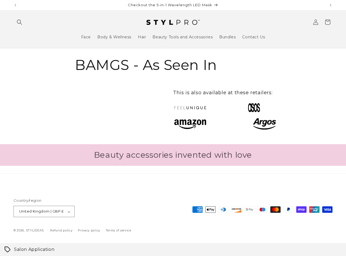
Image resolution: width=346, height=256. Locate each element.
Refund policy (61, 230)
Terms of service (118, 230)
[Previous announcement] (15, 5)
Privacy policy (89, 230)
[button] (19, 22)
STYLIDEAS (35, 231)
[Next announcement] (331, 5)
